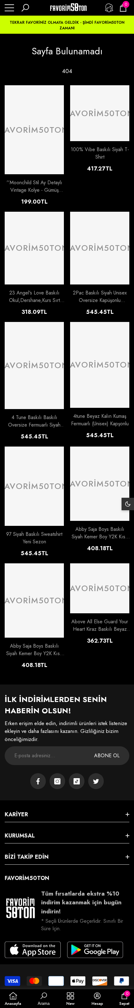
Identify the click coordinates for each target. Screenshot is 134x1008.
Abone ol (107, 755)
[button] (25, 7)
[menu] (9, 7)
